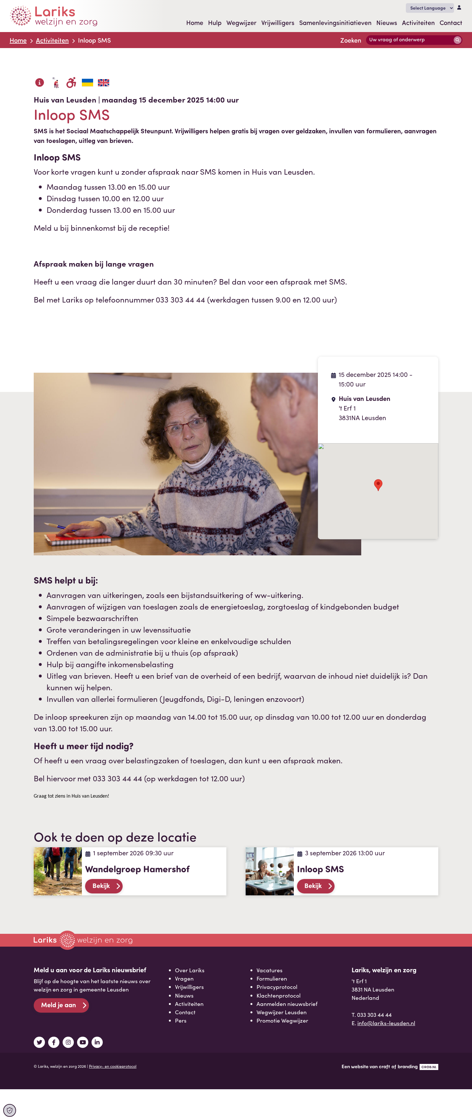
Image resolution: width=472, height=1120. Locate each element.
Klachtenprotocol (279, 995)
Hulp (215, 22)
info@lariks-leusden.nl (386, 1023)
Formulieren (272, 978)
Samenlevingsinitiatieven (335, 22)
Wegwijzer (241, 22)
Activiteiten (418, 22)
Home (194, 22)
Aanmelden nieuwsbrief (287, 1004)
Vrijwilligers (277, 22)
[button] (378, 485)
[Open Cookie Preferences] (9, 1110)
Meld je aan (58, 1004)
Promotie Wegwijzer (282, 1020)
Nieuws (386, 22)
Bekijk (101, 885)
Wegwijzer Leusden (282, 1012)
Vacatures (270, 970)
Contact (451, 22)
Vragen (184, 978)
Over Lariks (190, 970)
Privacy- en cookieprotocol (112, 1066)
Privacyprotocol (277, 987)
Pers (181, 1020)
